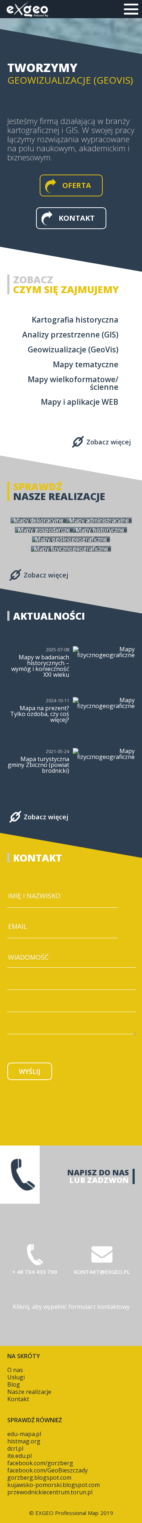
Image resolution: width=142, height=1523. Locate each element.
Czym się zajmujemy (66, 289)
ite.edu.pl (19, 1456)
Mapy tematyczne (85, 364)
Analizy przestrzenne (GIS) (70, 335)
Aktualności (49, 616)
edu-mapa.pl (24, 1434)
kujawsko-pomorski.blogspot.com (53, 1485)
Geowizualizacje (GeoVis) (73, 349)
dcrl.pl (15, 1448)
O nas (15, 1370)
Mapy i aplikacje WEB (79, 402)
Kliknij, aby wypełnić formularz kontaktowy (71, 1307)
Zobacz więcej (108, 441)
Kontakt (77, 218)
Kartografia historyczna (75, 320)
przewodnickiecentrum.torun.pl (49, 1492)
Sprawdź (37, 486)
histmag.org (23, 1441)
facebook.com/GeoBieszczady (47, 1470)
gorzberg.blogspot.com (39, 1478)
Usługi (16, 1377)
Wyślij (29, 1071)
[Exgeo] (27, 9)
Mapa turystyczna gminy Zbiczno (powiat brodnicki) (38, 765)
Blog (13, 1384)
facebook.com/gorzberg (40, 1463)
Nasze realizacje (59, 496)
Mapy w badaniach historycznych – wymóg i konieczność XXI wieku (40, 666)
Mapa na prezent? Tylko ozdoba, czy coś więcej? (39, 714)
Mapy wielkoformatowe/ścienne (73, 383)
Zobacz (33, 279)
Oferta (76, 185)
